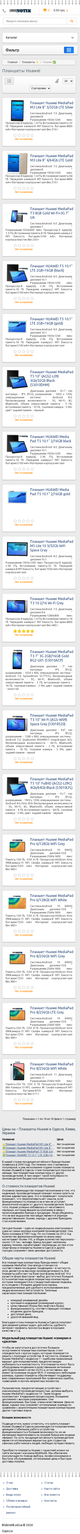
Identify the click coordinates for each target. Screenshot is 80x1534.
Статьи (48, 1482)
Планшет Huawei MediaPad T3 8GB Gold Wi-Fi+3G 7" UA (51, 213)
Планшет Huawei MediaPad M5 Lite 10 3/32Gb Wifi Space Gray (51, 546)
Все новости (52, 1494)
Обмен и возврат (17, 1500)
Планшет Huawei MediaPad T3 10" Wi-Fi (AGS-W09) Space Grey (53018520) (51, 719)
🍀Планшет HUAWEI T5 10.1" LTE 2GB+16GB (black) (33, 1155)
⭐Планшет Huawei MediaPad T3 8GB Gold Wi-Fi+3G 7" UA (37, 1151)
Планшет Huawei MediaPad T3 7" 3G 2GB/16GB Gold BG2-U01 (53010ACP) (51, 656)
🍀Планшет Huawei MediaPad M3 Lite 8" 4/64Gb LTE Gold (37, 1147)
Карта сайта (52, 1488)
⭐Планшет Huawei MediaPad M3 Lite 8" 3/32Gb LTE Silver (37, 1144)
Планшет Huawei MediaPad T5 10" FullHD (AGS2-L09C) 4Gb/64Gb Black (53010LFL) (51, 783)
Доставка (12, 1488)
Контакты (50, 1500)
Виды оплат (13, 1494)
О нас (9, 1482)
